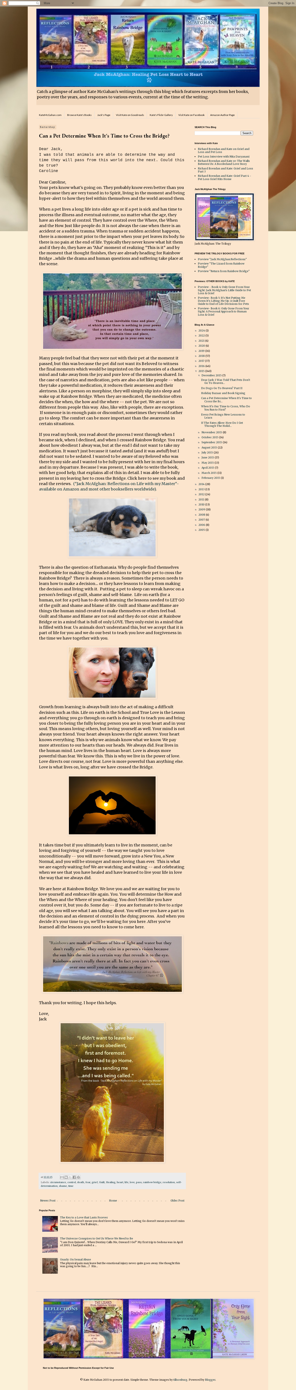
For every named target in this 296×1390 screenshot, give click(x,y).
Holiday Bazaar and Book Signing (223, 393)
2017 (201, 360)
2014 (201, 484)
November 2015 (212, 432)
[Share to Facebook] (74, 1177)
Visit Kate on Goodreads (130, 115)
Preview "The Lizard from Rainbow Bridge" (221, 265)
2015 (201, 371)
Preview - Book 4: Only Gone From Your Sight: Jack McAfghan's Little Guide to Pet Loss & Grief (224, 290)
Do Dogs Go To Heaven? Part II (221, 388)
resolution (169, 1182)
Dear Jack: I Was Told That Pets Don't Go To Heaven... (225, 381)
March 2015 (209, 472)
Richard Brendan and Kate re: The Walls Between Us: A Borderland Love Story (224, 162)
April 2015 (208, 467)
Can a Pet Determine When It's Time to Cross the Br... (226, 399)
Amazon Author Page (222, 115)
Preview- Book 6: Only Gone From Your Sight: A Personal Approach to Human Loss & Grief (223, 311)
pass (139, 1182)
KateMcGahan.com (50, 115)
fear (87, 1182)
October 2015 (210, 437)
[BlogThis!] (66, 1177)
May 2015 (208, 462)
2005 (202, 529)
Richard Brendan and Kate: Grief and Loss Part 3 (225, 170)
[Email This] (62, 1177)
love (132, 1182)
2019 (201, 350)
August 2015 (210, 447)
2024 (202, 330)
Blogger (210, 1379)
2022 (201, 335)
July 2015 (208, 452)
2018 (201, 355)
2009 (202, 509)
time (70, 1185)
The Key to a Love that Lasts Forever (84, 1217)
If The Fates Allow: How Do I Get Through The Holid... (222, 424)
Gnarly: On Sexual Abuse (75, 1259)
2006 (202, 524)
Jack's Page (103, 115)
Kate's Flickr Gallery (161, 115)
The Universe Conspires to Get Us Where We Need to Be (96, 1238)
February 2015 (211, 477)
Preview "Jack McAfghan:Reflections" (222, 259)
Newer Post (47, 1200)
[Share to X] (70, 1177)
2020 (202, 345)
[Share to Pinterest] (78, 1177)
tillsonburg (180, 1379)
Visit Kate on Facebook (191, 115)
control (71, 1182)
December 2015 (212, 375)
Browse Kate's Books (79, 115)
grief (95, 1182)
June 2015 (208, 457)
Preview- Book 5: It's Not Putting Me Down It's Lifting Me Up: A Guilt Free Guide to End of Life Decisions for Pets (223, 301)
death (80, 1182)
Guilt (102, 1182)
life (126, 1182)
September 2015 (212, 442)
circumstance (58, 1182)
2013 (201, 489)
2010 (201, 504)
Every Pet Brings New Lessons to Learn (223, 416)
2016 (201, 366)
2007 (202, 519)
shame (63, 1185)
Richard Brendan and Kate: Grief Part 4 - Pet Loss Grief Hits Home (224, 177)
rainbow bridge (152, 1182)
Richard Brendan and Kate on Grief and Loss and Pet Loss (223, 150)
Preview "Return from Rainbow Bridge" (224, 271)
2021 (201, 340)
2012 (201, 494)
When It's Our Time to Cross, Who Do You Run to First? (225, 408)
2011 (201, 499)
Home (113, 1200)
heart (120, 1182)
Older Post (177, 1200)
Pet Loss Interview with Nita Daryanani (223, 156)
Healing (110, 1182)
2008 (202, 514)
